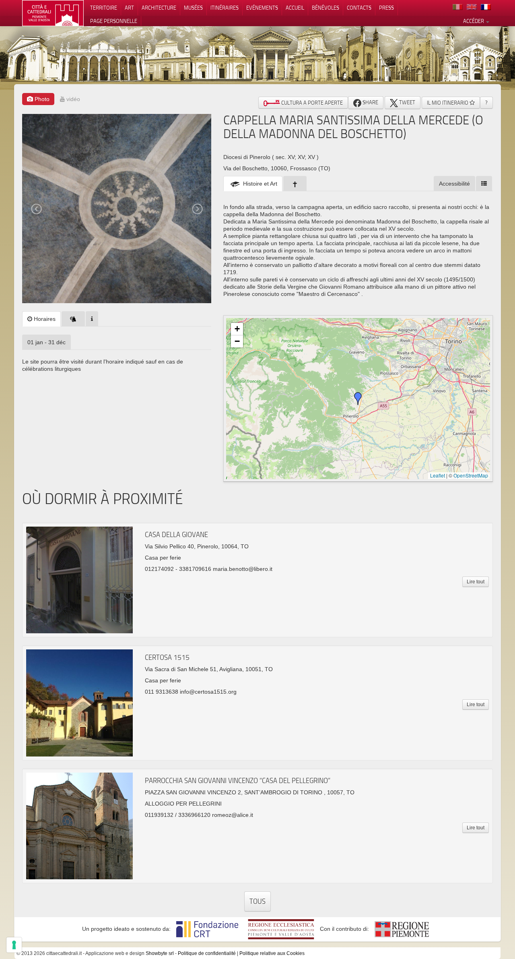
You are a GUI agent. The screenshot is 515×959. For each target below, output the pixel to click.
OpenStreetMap (470, 475)
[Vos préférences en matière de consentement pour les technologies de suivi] (14, 945)
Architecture (159, 7)
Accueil (295, 7)
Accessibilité (454, 183)
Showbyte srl (160, 953)
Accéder (474, 21)
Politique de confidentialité (207, 953)
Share (369, 102)
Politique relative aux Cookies (272, 953)
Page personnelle (113, 21)
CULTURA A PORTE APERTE (311, 102)
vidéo (72, 99)
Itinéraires (224, 7)
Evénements (262, 7)
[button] (358, 398)
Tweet (406, 102)
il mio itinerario (448, 102)
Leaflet (437, 475)
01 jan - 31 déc (46, 342)
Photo (41, 99)
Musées (193, 7)
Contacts (359, 7)
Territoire (103, 7)
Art (129, 7)
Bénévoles (325, 7)
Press (386, 7)
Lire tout (475, 582)
